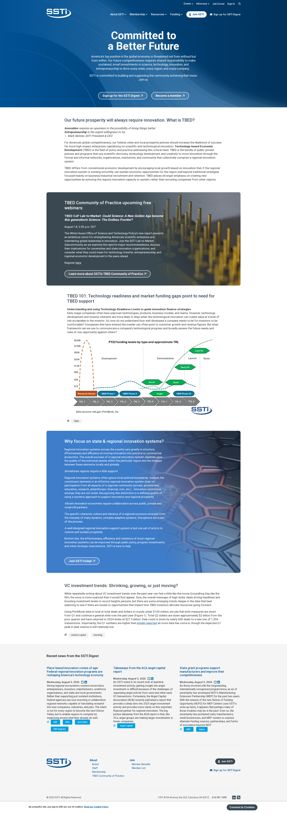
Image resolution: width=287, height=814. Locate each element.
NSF (55, 722)
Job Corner (218, 3)
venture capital (78, 635)
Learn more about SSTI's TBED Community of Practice (106, 274)
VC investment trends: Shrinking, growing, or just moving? (121, 585)
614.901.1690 (219, 797)
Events (187, 3)
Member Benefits (141, 764)
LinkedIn (234, 797)
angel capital (126, 725)
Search (239, 3)
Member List (138, 768)
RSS (238, 797)
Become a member (168, 95)
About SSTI (117, 14)
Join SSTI (198, 14)
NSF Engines (59, 729)
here (78, 262)
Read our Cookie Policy (96, 807)
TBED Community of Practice (108, 775)
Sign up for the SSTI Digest (121, 95)
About (93, 760)
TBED (76, 421)
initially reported (147, 623)
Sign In (231, 3)
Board (95, 764)
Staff (95, 768)
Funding (175, 14)
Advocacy (201, 3)
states (202, 729)
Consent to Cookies (242, 807)
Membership (137, 14)
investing (98, 635)
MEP (188, 729)
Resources (157, 14)
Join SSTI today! (80, 561)
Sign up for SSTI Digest (226, 14)
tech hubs (82, 722)
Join (132, 760)
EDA (67, 722)
